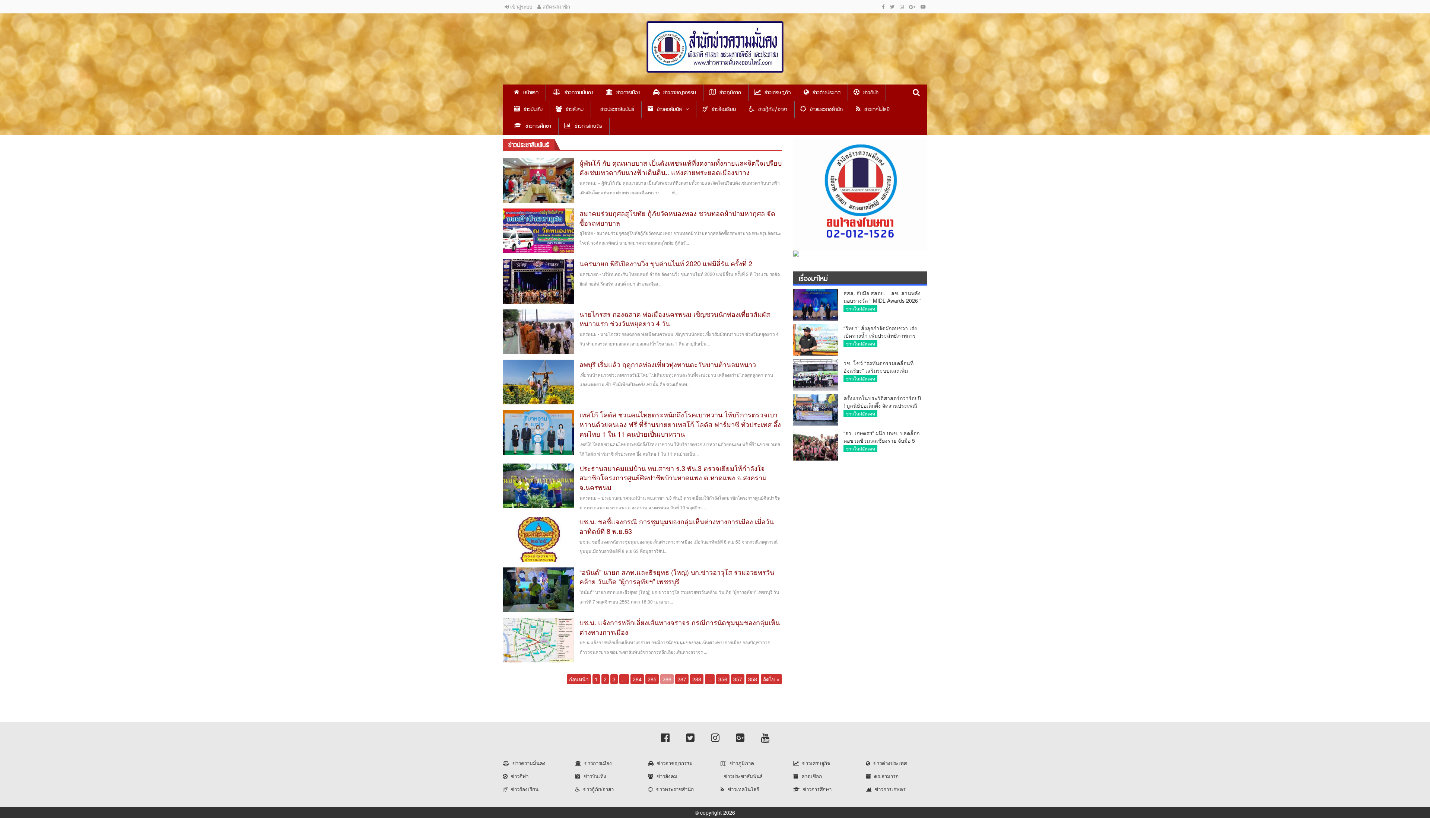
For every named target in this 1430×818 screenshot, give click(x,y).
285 (652, 679)
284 (637, 679)
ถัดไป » (771, 679)
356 (722, 679)
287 (681, 679)
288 (696, 679)
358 (752, 679)
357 (737, 679)
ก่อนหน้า (579, 679)
